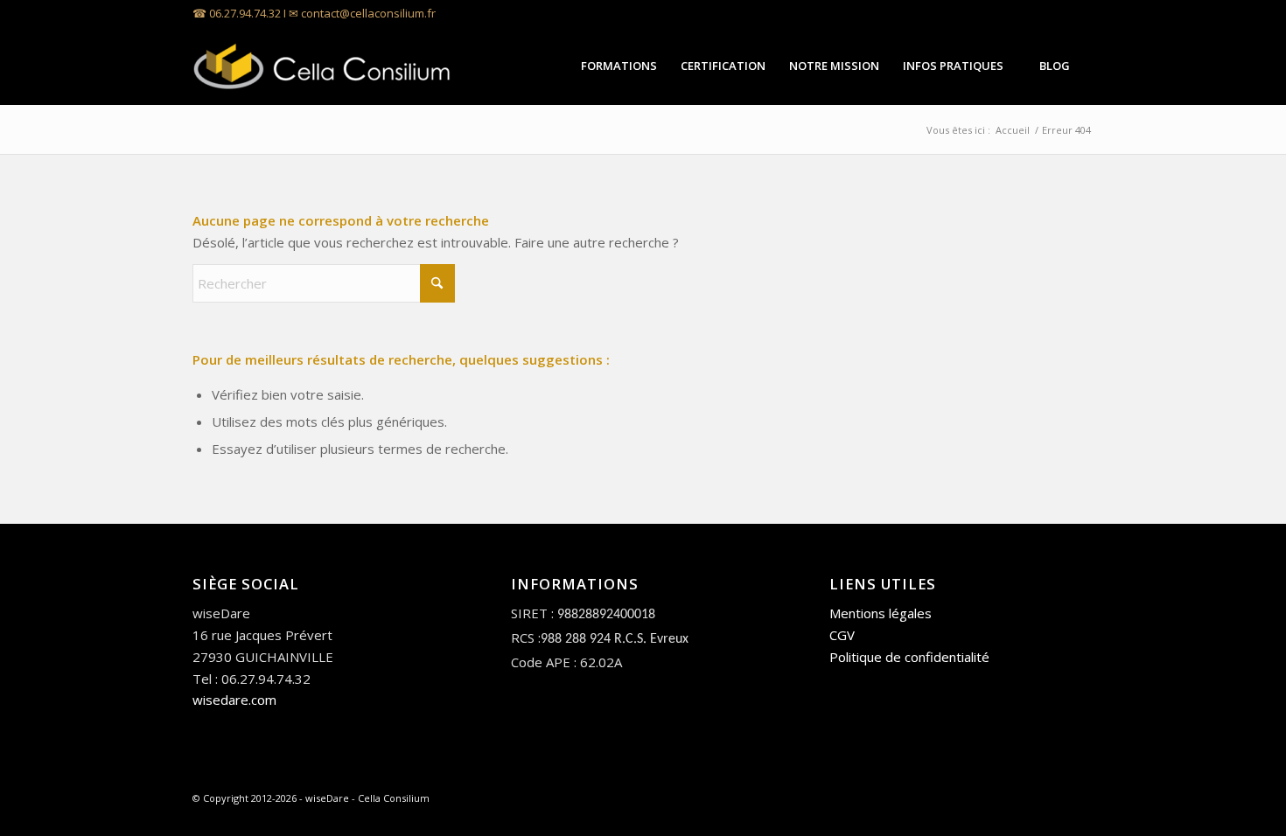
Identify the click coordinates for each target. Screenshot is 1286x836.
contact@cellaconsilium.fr (368, 13)
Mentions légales (880, 613)
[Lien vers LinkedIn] (1053, 13)
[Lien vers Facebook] (1080, 13)
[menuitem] (618, 65)
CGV (842, 635)
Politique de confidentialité (909, 656)
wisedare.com (234, 699)
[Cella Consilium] (323, 65)
